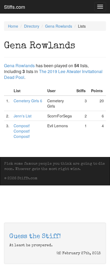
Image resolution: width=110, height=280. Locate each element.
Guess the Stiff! (35, 237)
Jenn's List (23, 115)
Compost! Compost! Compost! (22, 131)
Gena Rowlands (58, 26)
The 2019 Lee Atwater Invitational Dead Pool (53, 74)
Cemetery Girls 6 (28, 100)
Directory (31, 26)
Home (13, 26)
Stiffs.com (14, 6)
